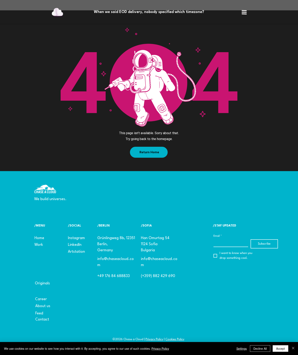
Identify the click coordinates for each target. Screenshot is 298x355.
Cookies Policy (174, 339)
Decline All (260, 348)
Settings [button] (241, 348)
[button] (244, 12)
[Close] (293, 348)
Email (217, 236)
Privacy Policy (154, 339)
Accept (280, 348)
